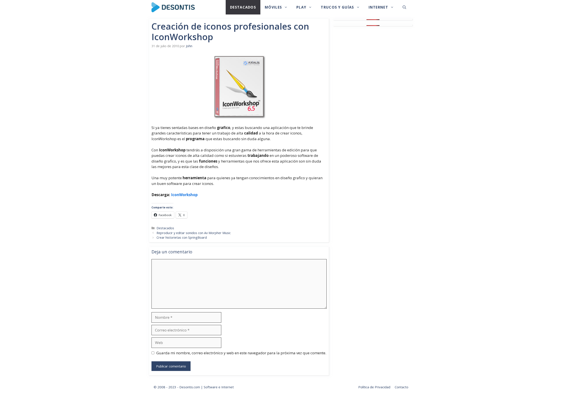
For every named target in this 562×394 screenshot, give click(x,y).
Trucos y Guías (337, 7)
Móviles (273, 7)
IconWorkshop (184, 194)
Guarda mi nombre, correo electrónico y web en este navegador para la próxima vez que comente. (241, 352)
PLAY (301, 7)
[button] (404, 7)
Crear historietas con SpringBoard (182, 237)
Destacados (243, 7)
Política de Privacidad (374, 387)
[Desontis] (173, 7)
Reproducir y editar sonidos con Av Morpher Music (194, 233)
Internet (378, 7)
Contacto (401, 387)
